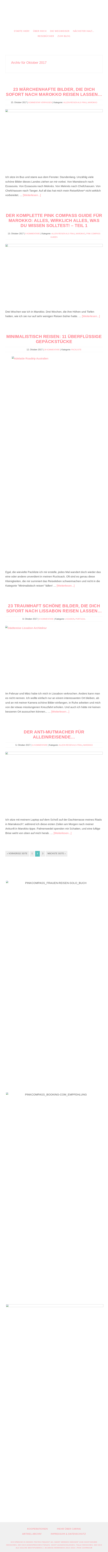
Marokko (92, 102)
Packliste (76, 350)
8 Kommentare (46, 619)
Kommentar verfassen (40, 102)
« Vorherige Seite (17, 854)
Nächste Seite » (57, 854)
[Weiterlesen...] (32, 195)
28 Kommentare (52, 350)
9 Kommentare (32, 234)
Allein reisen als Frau (75, 102)
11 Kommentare (39, 745)
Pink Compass (54, 15)
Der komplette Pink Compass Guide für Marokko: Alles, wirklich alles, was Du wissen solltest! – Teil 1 (54, 220)
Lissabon (69, 619)
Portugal (81, 619)
